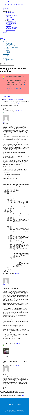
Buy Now (5, 8)
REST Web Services (11, 28)
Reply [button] (21, 110)
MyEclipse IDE (9, 43)
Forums (5, 9)
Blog (7, 55)
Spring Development (11, 23)
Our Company (6, 48)
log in (22, 395)
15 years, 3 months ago (8, 103)
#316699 (17, 273)
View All (8, 31)
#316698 (17, 110)
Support (5, 58)
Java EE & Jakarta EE (11, 22)
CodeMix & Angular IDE (12, 47)
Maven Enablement (10, 30)
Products (5, 41)
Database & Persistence (11, 27)
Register (5, 32)
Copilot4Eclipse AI (10, 44)
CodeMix (8, 16)
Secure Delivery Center (11, 15)
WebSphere (8, 26)
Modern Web (9, 24)
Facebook (14, 401)
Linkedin (17, 401)
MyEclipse (8, 13)
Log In (4, 34)
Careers (8, 51)
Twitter (7, 56)
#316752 (17, 365)
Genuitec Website (10, 19)
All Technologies (10, 12)
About (7, 50)
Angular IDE (9, 18)
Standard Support (10, 59)
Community (6, 54)
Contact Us (8, 52)
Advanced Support (10, 60)
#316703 (18, 343)
